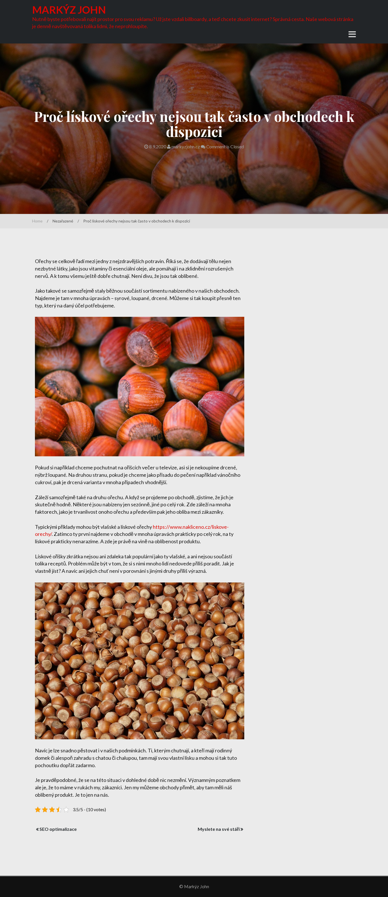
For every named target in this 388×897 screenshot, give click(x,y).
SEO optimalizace (58, 829)
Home (37, 220)
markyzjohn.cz (186, 146)
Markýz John (69, 9)
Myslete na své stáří (219, 829)
